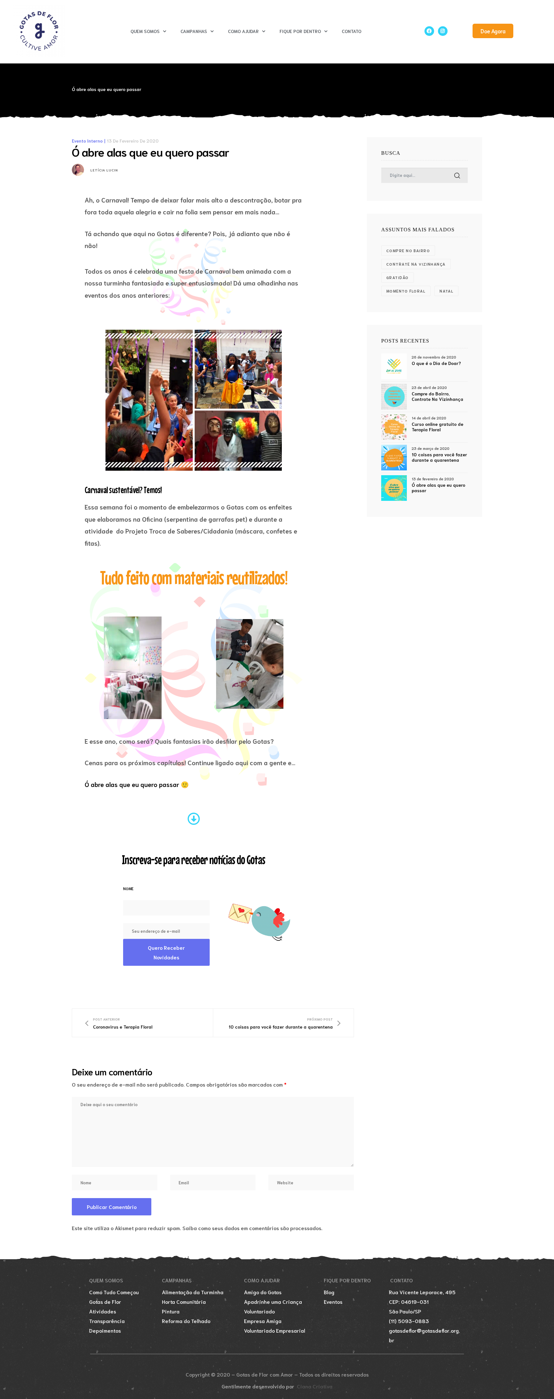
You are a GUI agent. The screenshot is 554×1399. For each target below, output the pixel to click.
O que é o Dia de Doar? (436, 363)
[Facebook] (429, 31)
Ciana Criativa (314, 1386)
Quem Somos (145, 31)
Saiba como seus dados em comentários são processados (251, 1227)
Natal (446, 290)
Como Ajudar (243, 31)
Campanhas (193, 31)
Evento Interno (87, 141)
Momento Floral (405, 290)
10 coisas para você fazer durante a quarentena (285, 1023)
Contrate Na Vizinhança (416, 263)
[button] (493, 31)
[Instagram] (443, 31)
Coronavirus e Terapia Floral (118, 1023)
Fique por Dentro (300, 31)
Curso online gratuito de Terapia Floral (437, 426)
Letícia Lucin (104, 170)
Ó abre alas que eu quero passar (438, 487)
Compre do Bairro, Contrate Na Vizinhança (437, 396)
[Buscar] (457, 175)
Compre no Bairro (408, 250)
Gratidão (397, 277)
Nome (128, 888)
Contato (351, 31)
